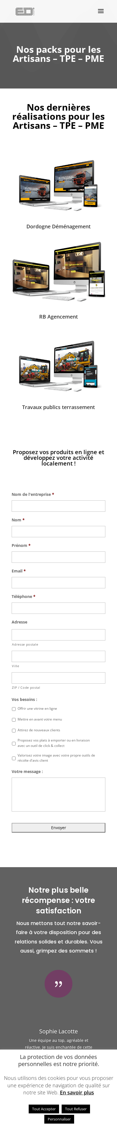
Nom (18, 520)
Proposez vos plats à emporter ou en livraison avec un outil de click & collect (54, 743)
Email (19, 571)
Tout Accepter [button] (44, 1108)
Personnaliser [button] (59, 1119)
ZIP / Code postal (26, 687)
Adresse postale (25, 644)
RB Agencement (58, 316)
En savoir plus (77, 1092)
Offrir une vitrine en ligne (37, 708)
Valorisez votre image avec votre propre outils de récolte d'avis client (56, 758)
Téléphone (23, 596)
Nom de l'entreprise (33, 494)
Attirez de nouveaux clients (39, 730)
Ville (15, 666)
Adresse (19, 622)
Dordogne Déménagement (58, 226)
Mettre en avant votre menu (40, 719)
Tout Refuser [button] (76, 1108)
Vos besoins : (24, 699)
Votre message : (27, 771)
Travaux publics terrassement (58, 407)
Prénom (21, 545)
